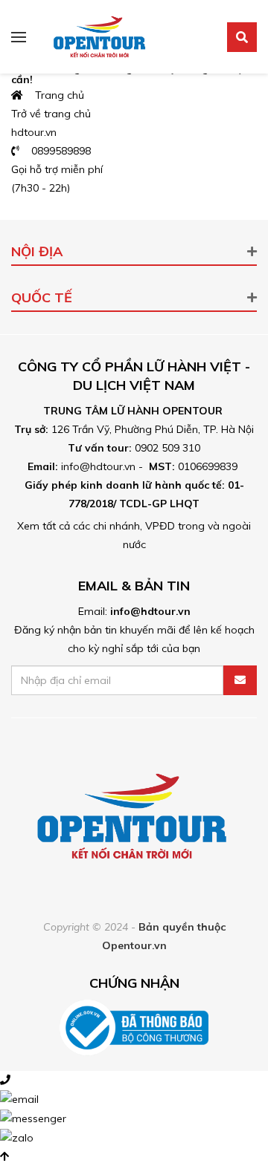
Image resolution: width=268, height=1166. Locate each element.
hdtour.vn (34, 132)
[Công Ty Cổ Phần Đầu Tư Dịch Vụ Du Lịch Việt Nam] (100, 35)
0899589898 (56, 150)
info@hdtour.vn (150, 611)
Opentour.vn (134, 945)
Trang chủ (55, 95)
